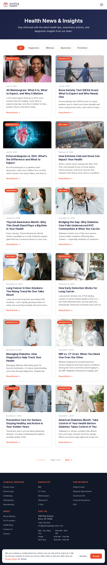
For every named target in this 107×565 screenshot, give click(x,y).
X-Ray (40, 504)
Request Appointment (82, 491)
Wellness (50, 48)
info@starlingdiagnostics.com (50, 526)
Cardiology (8, 496)
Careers (6, 534)
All (21, 48)
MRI (39, 487)
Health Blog (8, 525)
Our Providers (9, 520)
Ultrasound (42, 500)
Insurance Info (79, 496)
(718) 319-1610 (44, 523)
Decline (83, 556)
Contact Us (8, 529)
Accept (96, 556)
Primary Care (8, 487)
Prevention (82, 48)
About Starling (9, 516)
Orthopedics (8, 500)
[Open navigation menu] (101, 4)
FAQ (75, 504)
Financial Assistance (81, 500)
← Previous (40, 460)
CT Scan (42, 491)
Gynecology (8, 491)
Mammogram (43, 496)
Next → (68, 460)
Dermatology (8, 504)
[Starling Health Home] (11, 5)
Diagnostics (33, 48)
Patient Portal (78, 487)
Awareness (66, 48)
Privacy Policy (11, 559)
